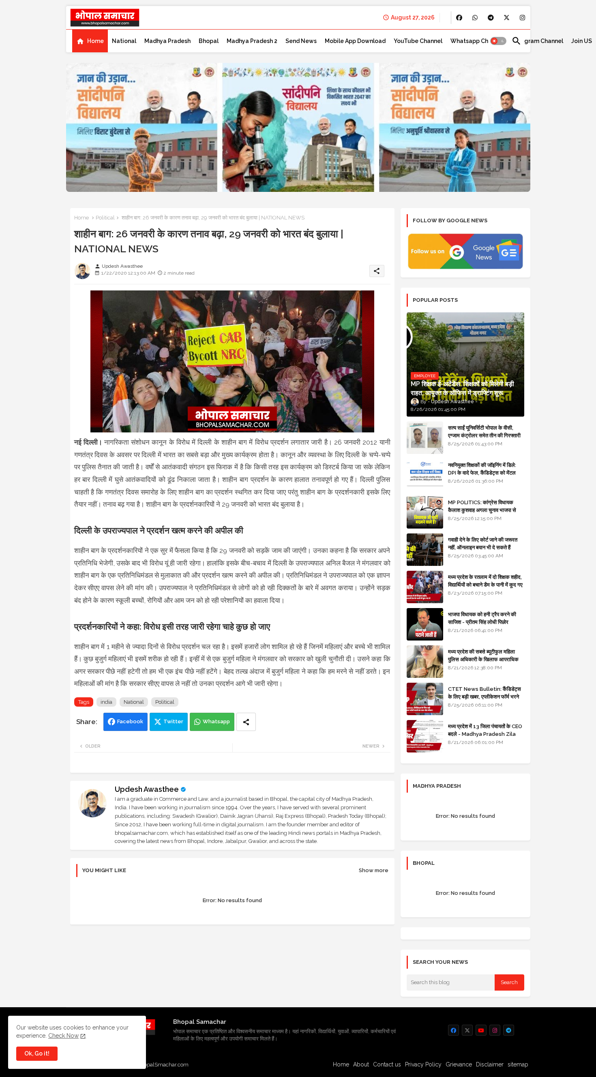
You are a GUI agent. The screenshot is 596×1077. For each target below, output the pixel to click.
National (124, 41)
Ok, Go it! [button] (36, 1053)
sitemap (518, 1064)
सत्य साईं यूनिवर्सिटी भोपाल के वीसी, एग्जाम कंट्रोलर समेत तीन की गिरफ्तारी (484, 431)
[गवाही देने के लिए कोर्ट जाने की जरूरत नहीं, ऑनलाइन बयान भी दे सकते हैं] (425, 549)
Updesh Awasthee (147, 789)
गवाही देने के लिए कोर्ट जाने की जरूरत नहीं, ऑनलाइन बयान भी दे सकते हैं (482, 543)
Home (95, 41)
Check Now (63, 1035)
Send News (301, 41)
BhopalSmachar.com (163, 1065)
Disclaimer (490, 1064)
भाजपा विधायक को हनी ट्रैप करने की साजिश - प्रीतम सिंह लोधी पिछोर (482, 618)
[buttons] (459, 17)
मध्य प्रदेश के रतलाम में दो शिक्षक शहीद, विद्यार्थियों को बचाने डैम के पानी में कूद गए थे (485, 584)
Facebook (130, 721)
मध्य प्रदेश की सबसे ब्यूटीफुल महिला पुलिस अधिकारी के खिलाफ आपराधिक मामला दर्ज (483, 659)
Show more (373, 870)
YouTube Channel (418, 41)
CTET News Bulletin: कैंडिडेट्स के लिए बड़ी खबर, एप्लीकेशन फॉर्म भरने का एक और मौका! (484, 696)
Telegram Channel (537, 41)
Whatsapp (216, 721)
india (106, 702)
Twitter (173, 721)
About (361, 1064)
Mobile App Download (355, 41)
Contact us (387, 1064)
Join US (581, 41)
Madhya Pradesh (167, 41)
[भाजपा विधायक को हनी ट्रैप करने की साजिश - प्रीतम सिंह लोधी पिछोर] (425, 624)
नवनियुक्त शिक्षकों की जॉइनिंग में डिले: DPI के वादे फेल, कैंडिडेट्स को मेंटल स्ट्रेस (482, 472)
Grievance (459, 1064)
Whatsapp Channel (477, 41)
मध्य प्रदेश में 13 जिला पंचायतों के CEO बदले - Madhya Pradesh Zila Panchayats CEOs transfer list (485, 737)
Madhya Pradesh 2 (252, 41)
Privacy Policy (423, 1064)
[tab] (90, 41)
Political (105, 218)
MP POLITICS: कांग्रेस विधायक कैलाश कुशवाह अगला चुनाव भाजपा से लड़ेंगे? (482, 509)
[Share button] (246, 722)
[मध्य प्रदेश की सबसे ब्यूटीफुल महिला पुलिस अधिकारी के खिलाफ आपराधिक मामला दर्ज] (425, 661)
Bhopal (209, 41)
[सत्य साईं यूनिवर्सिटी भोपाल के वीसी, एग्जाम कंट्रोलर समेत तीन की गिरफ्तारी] (425, 437)
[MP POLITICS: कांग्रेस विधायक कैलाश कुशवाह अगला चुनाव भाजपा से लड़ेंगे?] (425, 512)
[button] (498, 41)
